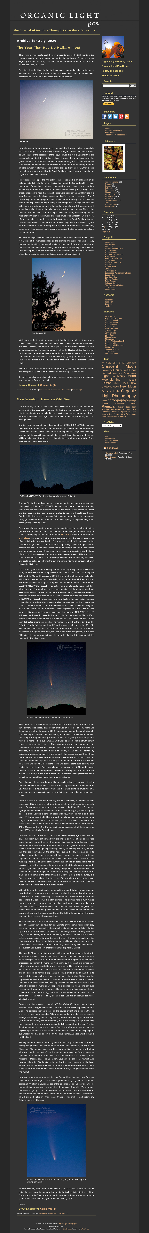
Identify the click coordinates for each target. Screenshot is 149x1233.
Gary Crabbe (110, 261)
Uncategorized (111, 204)
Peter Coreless (111, 281)
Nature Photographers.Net (115, 341)
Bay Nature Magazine (113, 319)
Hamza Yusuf (110, 267)
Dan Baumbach (111, 250)
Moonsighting (66, 390)
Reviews (108, 198)
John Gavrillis (110, 333)
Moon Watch (110, 339)
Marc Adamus (110, 337)
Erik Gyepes (67, 1229)
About (107, 128)
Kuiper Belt (66, 534)
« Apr (104, 232)
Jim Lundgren (110, 331)
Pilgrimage (131, 401)
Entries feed (110, 438)
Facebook (109, 300)
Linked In (108, 304)
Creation (122, 363)
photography (117, 400)
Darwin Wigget (111, 252)
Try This (108, 202)
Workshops (109, 207)
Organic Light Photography (115, 345)
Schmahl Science (112, 283)
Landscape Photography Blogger (118, 273)
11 (115, 222)
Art (103, 363)
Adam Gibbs (110, 317)
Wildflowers (131, 414)
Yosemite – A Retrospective (116, 135)
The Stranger (110, 457)
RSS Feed (112, 448)
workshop (105, 416)
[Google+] (121, 118)
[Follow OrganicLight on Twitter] (109, 118)
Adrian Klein (110, 242)
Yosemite (122, 416)
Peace (104, 401)
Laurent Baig (110, 275)
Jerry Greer (109, 269)
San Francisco (120, 410)
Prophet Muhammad (113, 403)
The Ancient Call (111, 453)
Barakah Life (110, 244)
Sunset (116, 414)
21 (105, 227)
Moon (131, 376)
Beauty (108, 363)
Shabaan (115, 412)
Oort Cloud (24, 538)
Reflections (52, 1213)
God (133, 370)
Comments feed (111, 440)
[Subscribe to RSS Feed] (126, 118)
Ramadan (109, 406)
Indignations (110, 188)
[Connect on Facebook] (104, 118)
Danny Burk (110, 327)
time (123, 414)
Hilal (109, 373)
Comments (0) (48, 385)
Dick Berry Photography (114, 255)
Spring (105, 414)
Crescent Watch (111, 323)
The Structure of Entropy (114, 285)
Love (113, 376)
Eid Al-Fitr (125, 370)
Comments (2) (48, 1209)
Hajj (103, 373)
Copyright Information (113, 130)
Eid (117, 370)
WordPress (85, 1229)
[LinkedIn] (115, 118)
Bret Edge (109, 246)
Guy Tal (108, 265)
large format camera (127, 373)
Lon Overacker (111, 277)
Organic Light (110, 343)
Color (115, 363)
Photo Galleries (111, 132)
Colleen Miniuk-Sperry (114, 248)
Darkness (105, 370)
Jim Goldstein (110, 271)
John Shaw (109, 335)
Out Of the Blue (111, 194)
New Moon (128, 386)
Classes (108, 184)
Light (105, 376)
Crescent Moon (119, 366)
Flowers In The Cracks (114, 259)
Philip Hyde (109, 347)
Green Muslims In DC (113, 263)
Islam (115, 373)
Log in (107, 436)
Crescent (131, 362)
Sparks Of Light (111, 200)
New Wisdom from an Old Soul (44, 399)
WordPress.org (111, 442)
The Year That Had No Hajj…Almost (49, 47)
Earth (112, 370)
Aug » (109, 232)
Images (108, 186)
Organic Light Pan (35, 2)
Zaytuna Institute (111, 353)
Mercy (121, 376)
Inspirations (56, 390)
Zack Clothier (110, 289)
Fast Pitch (109, 302)
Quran (133, 403)
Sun (110, 414)
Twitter (107, 306)
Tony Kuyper (110, 287)
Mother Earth (121, 383)
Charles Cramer (111, 321)
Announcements (44, 390)
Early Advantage (111, 257)
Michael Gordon (111, 279)
